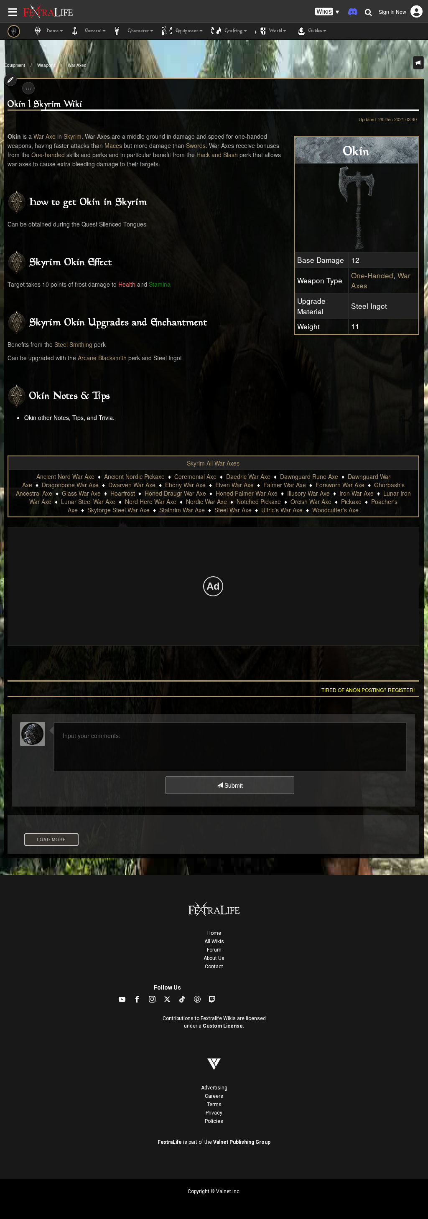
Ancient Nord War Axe (65, 476)
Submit (233, 785)
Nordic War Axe (206, 501)
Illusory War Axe (308, 493)
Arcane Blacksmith (102, 358)
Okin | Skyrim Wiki (45, 104)
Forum (214, 950)
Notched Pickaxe (259, 501)
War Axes (77, 65)
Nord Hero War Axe (150, 501)
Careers (214, 1096)
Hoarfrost (122, 493)
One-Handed (372, 275)
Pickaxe (351, 501)
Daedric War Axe (248, 476)
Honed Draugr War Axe (175, 493)
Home (214, 933)
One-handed (48, 154)
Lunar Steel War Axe (88, 501)
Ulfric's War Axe (282, 510)
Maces (113, 145)
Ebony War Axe (185, 485)
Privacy (214, 1113)
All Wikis (214, 941)
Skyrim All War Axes (213, 463)
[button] (327, 12)
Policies (214, 1121)
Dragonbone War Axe (70, 485)
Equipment (14, 65)
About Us (214, 958)
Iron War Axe (356, 493)
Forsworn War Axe (340, 485)
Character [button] (137, 31)
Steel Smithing (73, 344)
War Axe (44, 136)
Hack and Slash (217, 154)
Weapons (46, 65)
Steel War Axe (233, 510)
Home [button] (52, 31)
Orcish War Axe (310, 501)
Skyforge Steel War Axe (118, 510)
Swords (196, 145)
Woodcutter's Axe (335, 510)
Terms (214, 1104)
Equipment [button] (186, 31)
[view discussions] (418, 62)
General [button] (93, 31)
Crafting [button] (233, 31)
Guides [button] (314, 31)
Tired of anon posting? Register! (368, 689)
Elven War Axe (234, 485)
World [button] (275, 31)
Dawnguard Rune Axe (309, 476)
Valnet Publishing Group (241, 1142)
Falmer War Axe (284, 485)
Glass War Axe (81, 493)
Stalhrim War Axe (182, 510)
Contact (214, 967)
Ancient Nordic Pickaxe (134, 476)
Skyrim (73, 136)
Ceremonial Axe (195, 476)
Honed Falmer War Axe (247, 493)
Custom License (223, 1026)
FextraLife (170, 1142)
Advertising (214, 1088)
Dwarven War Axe (131, 485)
